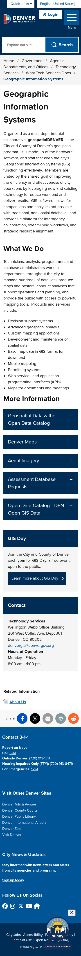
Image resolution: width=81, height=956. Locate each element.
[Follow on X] (20, 906)
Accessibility (33, 935)
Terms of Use (22, 940)
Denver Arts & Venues (19, 804)
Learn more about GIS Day (34, 578)
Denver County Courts (19, 810)
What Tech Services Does (49, 72)
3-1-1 (12, 753)
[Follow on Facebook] (4, 906)
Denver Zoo (11, 829)
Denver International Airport (24, 823)
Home (8, 60)
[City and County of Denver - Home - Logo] (19, 18)
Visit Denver (11, 835)
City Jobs (13, 935)
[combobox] (59, 4)
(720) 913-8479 (61, 764)
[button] (40, 419)
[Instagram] (12, 906)
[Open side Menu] (71, 18)
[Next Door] (36, 906)
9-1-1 (34, 769)
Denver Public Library (19, 816)
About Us (17, 701)
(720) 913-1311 (39, 758)
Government (33, 60)
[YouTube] (28, 906)
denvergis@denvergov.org (31, 645)
